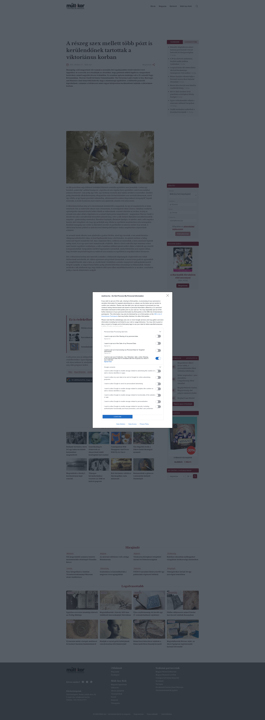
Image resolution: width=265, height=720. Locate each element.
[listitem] (132, 332)
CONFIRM (117, 416)
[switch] (158, 336)
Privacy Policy (144, 424)
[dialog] (132, 360)
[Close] (168, 296)
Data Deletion (120, 424)
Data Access (132, 424)
